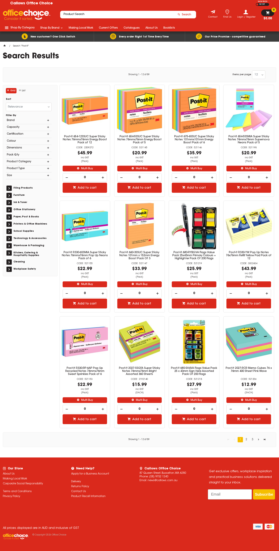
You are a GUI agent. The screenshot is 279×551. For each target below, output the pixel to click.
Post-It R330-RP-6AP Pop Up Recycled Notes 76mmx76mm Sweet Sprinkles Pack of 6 (84, 371)
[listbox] (258, 74)
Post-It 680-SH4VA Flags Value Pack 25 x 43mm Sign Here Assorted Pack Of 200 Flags (194, 371)
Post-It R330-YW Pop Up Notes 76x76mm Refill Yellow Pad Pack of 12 (248, 255)
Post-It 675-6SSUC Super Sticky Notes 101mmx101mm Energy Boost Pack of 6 (194, 139)
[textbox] (117, 14)
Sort (8, 99)
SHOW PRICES (262, 1)
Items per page (241, 74)
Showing (139, 74)
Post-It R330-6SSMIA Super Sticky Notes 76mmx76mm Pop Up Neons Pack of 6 (85, 255)
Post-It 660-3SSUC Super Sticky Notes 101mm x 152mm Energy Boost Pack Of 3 (139, 255)
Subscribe (264, 494)
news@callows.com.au (162, 480)
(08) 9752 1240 (158, 476)
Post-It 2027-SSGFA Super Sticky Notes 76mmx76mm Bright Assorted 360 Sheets (139, 371)
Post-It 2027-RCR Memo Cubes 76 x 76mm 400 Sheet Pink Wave (249, 370)
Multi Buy (86, 168)
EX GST (257, 4)
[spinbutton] (85, 177)
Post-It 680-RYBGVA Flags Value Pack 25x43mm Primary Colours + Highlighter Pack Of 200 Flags (194, 255)
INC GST (262, 4)
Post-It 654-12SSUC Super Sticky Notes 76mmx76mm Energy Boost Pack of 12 (85, 139)
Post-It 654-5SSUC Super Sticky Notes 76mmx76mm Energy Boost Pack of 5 (139, 139)
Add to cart (87, 187)
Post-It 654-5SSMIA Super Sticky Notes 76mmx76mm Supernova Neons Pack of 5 (249, 139)
